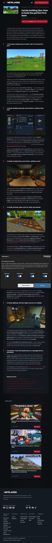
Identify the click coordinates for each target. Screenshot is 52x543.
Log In (13, 516)
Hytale (5, 519)
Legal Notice (22, 538)
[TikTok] (36, 507)
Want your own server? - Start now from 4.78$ (35, 21)
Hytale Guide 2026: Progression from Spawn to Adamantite (21, 383)
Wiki (30, 520)
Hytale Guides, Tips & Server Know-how (41, 7)
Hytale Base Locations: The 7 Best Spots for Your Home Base (22, 381)
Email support (32, 516)
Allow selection (25, 285)
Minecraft (6, 518)
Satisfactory (6, 534)
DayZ (4, 532)
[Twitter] (27, 507)
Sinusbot (22, 522)
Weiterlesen (37, 426)
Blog (38, 518)
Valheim (5, 525)
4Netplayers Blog (26, 7)
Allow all (42, 285)
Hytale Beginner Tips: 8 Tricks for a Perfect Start (18, 386)
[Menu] (4, 2)
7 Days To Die (7, 530)
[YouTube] (33, 507)
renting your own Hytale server (35, 366)
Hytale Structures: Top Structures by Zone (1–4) (18, 379)
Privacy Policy (16, 538)
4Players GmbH (8, 540)
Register (14, 518)
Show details (45, 281)
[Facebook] (30, 507)
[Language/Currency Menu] (31, 2)
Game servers (24, 516)
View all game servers (41, 2)
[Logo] (13, 2)
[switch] (20, 276)
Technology (40, 520)
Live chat (31, 518)
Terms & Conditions (7, 538)
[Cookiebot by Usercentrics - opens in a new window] (44, 257)
